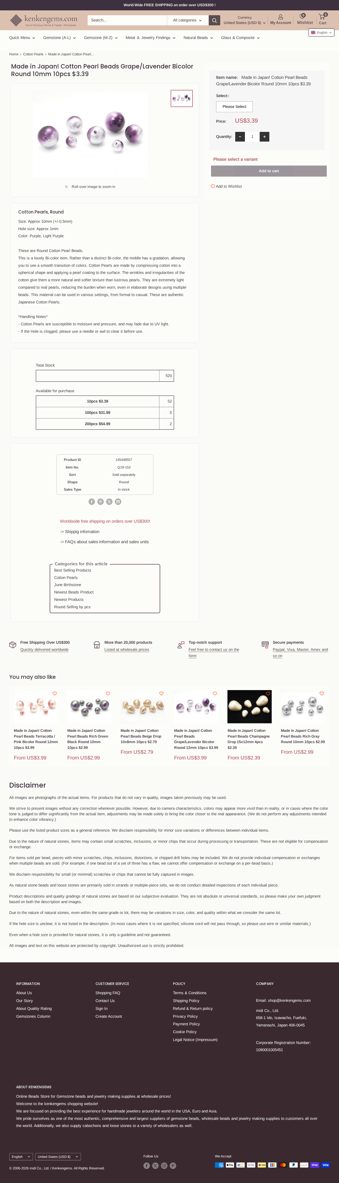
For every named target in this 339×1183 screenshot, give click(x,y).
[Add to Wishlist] (55, 694)
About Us (24, 993)
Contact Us (105, 1001)
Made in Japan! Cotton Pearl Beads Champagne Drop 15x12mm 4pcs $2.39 (249, 739)
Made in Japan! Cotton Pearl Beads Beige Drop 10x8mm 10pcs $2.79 (141, 736)
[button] (321, 32)
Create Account (108, 1016)
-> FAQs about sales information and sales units (104, 541)
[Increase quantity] (264, 137)
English (17, 1157)
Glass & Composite (238, 38)
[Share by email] (118, 501)
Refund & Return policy (193, 1008)
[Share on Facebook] (92, 501)
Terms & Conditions (190, 993)
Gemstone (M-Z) (98, 38)
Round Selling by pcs (72, 607)
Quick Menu (19, 38)
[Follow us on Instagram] (164, 1165)
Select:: (234, 96)
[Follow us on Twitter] (155, 1165)
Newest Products (69, 599)
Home (13, 54)
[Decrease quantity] (240, 137)
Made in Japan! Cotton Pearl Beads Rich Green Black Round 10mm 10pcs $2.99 (87, 739)
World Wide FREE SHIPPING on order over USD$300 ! (170, 5)
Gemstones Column (33, 1016)
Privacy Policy (185, 1016)
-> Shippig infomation (79, 531)
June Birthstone (67, 585)
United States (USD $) (54, 1157)
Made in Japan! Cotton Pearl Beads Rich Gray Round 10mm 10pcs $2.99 (303, 736)
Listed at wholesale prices (126, 649)
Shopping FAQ (107, 993)
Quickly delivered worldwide (44, 649)
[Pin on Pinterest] (100, 501)
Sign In (101, 1008)
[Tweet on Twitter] (109, 501)
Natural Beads (196, 38)
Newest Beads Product (74, 592)
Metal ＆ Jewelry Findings (148, 38)
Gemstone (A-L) (57, 38)
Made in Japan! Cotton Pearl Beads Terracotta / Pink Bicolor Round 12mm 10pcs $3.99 (36, 739)
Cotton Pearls (33, 54)
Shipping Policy (186, 1001)
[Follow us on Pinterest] (173, 1165)
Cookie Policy (185, 1032)
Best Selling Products (72, 570)
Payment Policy (186, 1024)
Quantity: (224, 136)
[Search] (214, 20)
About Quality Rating (34, 1008)
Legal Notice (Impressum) (195, 1040)
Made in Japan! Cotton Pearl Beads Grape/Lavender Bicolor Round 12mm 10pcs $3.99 (196, 739)
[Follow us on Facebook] (146, 1165)
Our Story (24, 1001)
